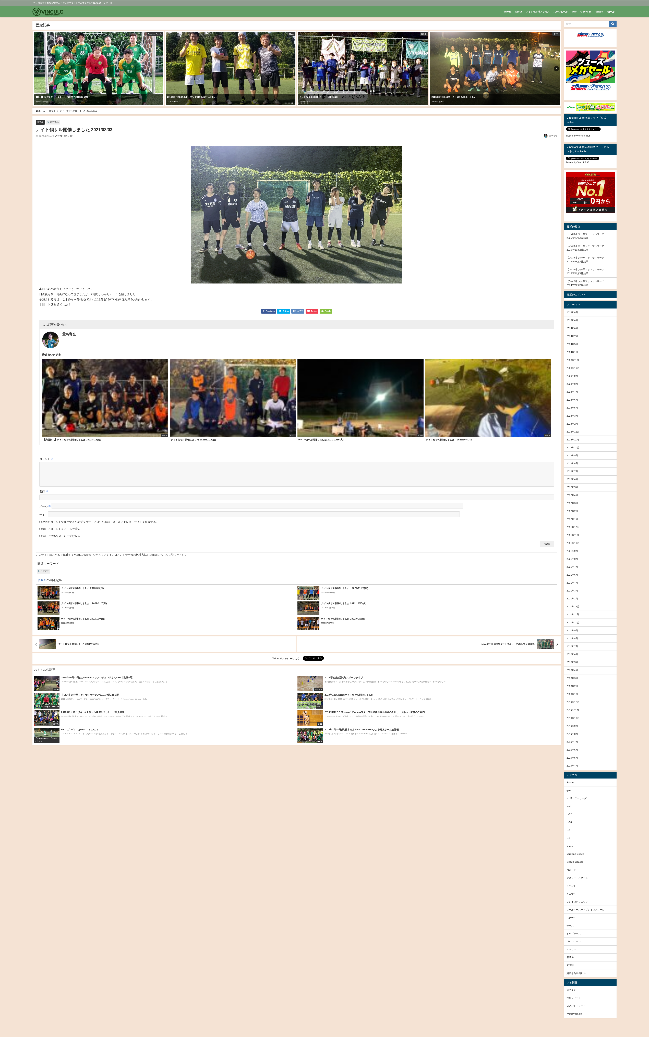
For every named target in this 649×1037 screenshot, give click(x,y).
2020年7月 (572, 646)
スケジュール (561, 11)
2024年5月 (572, 344)
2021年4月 (572, 583)
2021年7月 (572, 567)
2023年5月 (572, 407)
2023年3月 (572, 416)
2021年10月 (573, 543)
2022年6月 (572, 479)
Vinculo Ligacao (575, 862)
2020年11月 (573, 614)
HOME (507, 11)
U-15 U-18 (586, 11)
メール (45, 506)
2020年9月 (572, 630)
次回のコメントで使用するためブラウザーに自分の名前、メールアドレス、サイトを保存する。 (100, 522)
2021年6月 (572, 575)
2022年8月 (572, 463)
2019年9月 (572, 726)
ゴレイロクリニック (577, 901)
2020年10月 (573, 622)
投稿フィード (574, 998)
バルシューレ (574, 941)
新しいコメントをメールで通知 (61, 528)
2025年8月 (572, 312)
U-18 (569, 822)
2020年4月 (572, 670)
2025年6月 (572, 320)
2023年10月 (573, 368)
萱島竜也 (553, 136)
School (599, 11)
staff (569, 806)
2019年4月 (572, 765)
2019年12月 (573, 702)
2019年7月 (572, 742)
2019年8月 (572, 734)
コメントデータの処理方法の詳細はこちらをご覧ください (149, 554)
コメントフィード (576, 1006)
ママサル (571, 949)
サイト (43, 514)
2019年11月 (573, 710)
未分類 (570, 965)
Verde (570, 846)
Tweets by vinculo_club (578, 135)
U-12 (569, 814)
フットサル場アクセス (538, 11)
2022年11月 (573, 439)
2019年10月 (573, 718)
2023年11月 (573, 360)
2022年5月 (572, 487)
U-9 (568, 830)
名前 (43, 491)
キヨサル (571, 894)
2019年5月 (572, 758)
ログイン (571, 990)
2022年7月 (572, 471)
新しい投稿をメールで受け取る (61, 536)
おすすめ (54, 122)
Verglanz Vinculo (575, 854)
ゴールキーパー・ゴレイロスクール (585, 909)
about (518, 11)
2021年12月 (573, 527)
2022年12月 (573, 431)
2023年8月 (572, 384)
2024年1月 (572, 352)
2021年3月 (572, 590)
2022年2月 (572, 511)
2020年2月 (572, 686)
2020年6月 (572, 654)
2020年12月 (573, 606)
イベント (571, 886)
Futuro (570, 782)
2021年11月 (573, 535)
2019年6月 (572, 750)
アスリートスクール (577, 878)
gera (569, 790)
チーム (570, 925)
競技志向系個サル (576, 973)
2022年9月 (572, 455)
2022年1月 (572, 519)
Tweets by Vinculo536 (577, 162)
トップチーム (574, 933)
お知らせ (571, 870)
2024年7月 (572, 336)
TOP (574, 11)
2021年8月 (572, 559)
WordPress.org (575, 1014)
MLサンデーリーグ (576, 798)
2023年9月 (572, 376)
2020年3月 (572, 678)
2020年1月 (572, 694)
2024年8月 (572, 328)
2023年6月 (572, 400)
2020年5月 (572, 662)
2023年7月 (572, 392)
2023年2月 (572, 424)
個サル (611, 11)
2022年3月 (572, 503)
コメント (46, 459)
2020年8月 (572, 638)
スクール (571, 917)
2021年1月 (572, 598)
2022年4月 (572, 495)
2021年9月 (572, 551)
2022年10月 (573, 447)
